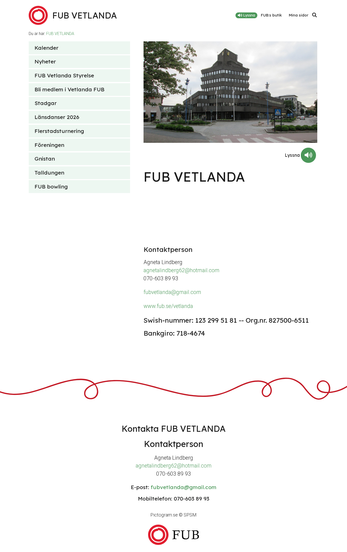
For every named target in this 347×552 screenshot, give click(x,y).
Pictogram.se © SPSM (173, 515)
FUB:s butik (271, 15)
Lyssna (248, 15)
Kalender (46, 47)
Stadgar (46, 103)
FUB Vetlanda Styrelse (64, 75)
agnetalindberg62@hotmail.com (181, 270)
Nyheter (45, 61)
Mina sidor (298, 15)
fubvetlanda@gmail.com (172, 292)
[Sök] (314, 15)
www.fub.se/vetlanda (168, 306)
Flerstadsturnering (59, 131)
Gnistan (45, 158)
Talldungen (49, 172)
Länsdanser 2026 (57, 117)
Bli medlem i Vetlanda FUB (69, 89)
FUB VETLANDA (60, 33)
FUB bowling (51, 186)
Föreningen (49, 145)
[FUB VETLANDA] (173, 535)
